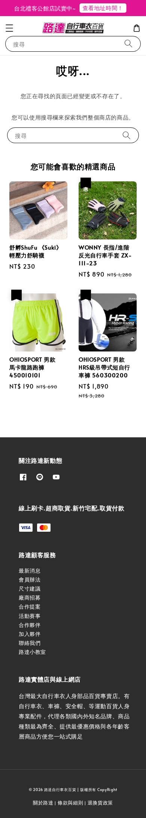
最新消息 (29, 570)
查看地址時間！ (100, 8)
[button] (9, 28)
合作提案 (29, 606)
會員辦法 (29, 579)
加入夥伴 (29, 633)
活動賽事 (29, 615)
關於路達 (43, 802)
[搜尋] (128, 43)
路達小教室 (32, 651)
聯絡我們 (29, 642)
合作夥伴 (29, 624)
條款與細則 (70, 802)
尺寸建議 (29, 588)
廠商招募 (29, 597)
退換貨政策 (100, 802)
